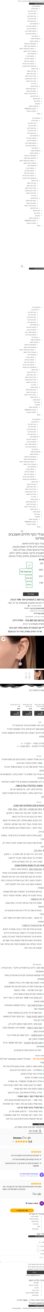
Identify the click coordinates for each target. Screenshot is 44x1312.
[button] (22, 606)
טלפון (42, 1246)
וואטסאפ (30, 1269)
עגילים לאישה (34, 96)
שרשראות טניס (32, 54)
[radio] (29, 565)
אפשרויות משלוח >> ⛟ (34, 606)
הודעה (42, 1254)
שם (43, 1242)
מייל (41, 1269)
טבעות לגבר (34, 36)
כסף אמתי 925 (37, 964)
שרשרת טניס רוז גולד (28, 64)
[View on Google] (37, 1194)
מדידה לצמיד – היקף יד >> (32, 743)
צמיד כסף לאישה (31, 74)
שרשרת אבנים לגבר (30, 34)
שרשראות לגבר (34, 24)
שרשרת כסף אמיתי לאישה (26, 49)
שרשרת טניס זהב (29, 59)
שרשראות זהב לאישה (30, 44)
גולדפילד (38, 756)
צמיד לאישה (34, 69)
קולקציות (37, 104)
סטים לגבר (37, 101)
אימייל (42, 1250)
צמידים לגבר (34, 9)
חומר (41, 569)
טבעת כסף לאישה (31, 89)
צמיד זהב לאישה (31, 71)
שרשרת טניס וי (30, 56)
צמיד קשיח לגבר (31, 21)
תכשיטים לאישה (35, 39)
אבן (41, 563)
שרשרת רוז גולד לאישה (29, 51)
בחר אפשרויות (40, 713)
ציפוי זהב (38, 802)
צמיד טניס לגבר (31, 19)
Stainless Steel (39, 1056)
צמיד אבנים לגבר (31, 16)
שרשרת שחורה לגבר (30, 31)
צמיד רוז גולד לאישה (30, 76)
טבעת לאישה (34, 86)
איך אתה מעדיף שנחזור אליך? (36, 1267)
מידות (39, 722)
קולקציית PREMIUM (30, 109)
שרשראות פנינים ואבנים (29, 66)
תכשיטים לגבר (36, 6)
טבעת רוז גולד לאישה (30, 94)
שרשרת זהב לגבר (31, 29)
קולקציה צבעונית (31, 111)
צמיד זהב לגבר (32, 14)
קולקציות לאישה (33, 106)
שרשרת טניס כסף (29, 61)
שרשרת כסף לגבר (31, 26)
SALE (38, 114)
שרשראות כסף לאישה (30, 46)
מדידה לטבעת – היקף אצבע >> (30, 746)
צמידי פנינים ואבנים (30, 79)
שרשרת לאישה (34, 41)
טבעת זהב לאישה (31, 91)
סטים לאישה (36, 99)
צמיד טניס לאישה (31, 81)
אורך (41, 582)
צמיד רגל (33, 84)
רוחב (41, 576)
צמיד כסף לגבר (32, 11)
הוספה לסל (31, 594)
